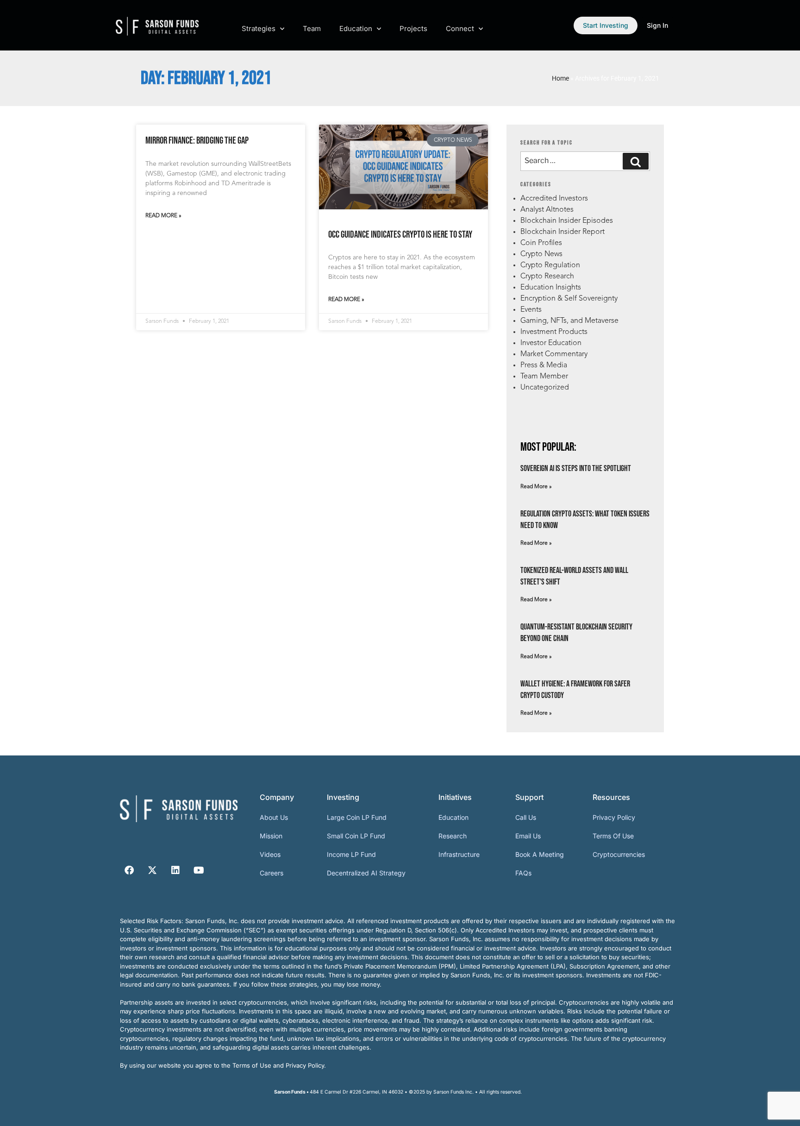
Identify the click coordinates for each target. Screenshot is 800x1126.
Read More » (163, 216)
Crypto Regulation (550, 265)
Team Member (544, 376)
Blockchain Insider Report (562, 232)
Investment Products (554, 332)
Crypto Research (547, 276)
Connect (460, 28)
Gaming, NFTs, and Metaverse (569, 321)
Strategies (258, 28)
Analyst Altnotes (547, 210)
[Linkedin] (175, 870)
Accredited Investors (554, 198)
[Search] (636, 161)
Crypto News (541, 254)
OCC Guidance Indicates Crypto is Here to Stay (400, 234)
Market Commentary (554, 354)
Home (560, 78)
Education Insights (550, 287)
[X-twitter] (152, 870)
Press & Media (543, 365)
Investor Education (550, 343)
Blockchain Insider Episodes (566, 221)
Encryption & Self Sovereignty (569, 298)
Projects (413, 28)
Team (312, 28)
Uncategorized (544, 387)
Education (355, 28)
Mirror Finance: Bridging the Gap (197, 140)
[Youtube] (198, 870)
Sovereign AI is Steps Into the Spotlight (575, 468)
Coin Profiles (541, 243)
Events (531, 310)
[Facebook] (129, 870)
